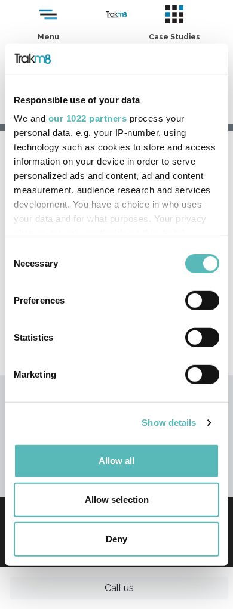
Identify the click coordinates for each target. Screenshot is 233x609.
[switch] (202, 300)
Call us (119, 587)
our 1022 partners (87, 118)
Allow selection (117, 499)
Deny (116, 539)
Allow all (116, 461)
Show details (169, 423)
